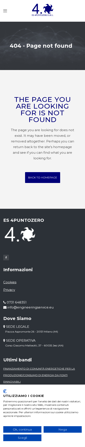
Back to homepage (42, 177)
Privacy (9, 290)
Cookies (9, 282)
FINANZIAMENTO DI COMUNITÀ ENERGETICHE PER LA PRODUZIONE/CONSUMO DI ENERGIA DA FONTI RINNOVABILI (39, 375)
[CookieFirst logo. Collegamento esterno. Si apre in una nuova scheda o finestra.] (5, 391)
